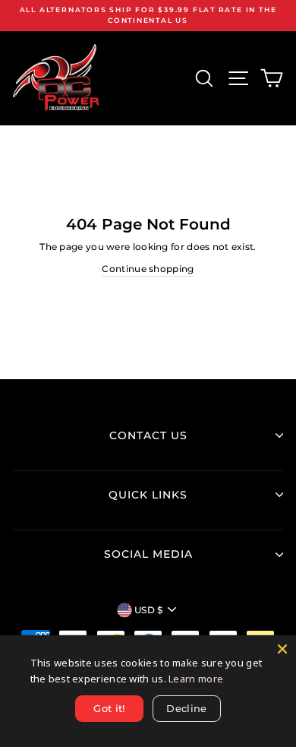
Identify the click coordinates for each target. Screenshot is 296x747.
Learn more (195, 678)
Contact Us (148, 435)
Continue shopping (148, 268)
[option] (148, 16)
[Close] (282, 649)
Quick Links (148, 495)
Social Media (148, 554)
